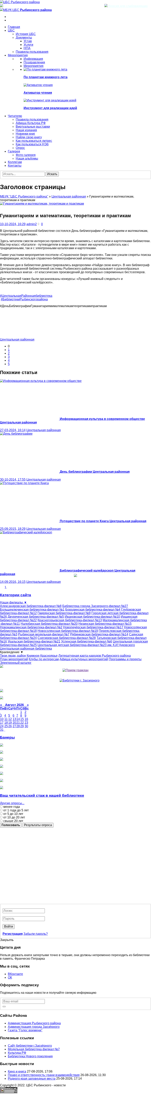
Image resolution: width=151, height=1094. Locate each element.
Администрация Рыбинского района (34, 1023)
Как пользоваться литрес (34, 140)
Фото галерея (26, 155)
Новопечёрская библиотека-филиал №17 (93, 627)
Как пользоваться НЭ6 (32, 144)
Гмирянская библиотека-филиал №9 (64, 613)
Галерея (14, 151)
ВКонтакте (15, 974)
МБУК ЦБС (27, 10)
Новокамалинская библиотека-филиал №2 (31, 627)
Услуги (28, 44)
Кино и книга (17, 1071)
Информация (33, 58)
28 (18, 726)
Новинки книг (25, 133)
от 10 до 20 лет (14, 817)
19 (10, 722)
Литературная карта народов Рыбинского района (94, 655)
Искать (52, 174)
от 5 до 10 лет (13, 813)
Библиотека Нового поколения (30, 1056)
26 (10, 726)
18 (6, 722)
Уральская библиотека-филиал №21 (34, 641)
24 (2, 726)
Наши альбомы (27, 158)
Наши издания (26, 130)
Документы (24, 37)
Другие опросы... (12, 803)
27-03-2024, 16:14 (13, 430)
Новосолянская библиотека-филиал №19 (68, 630)
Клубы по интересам (44, 659)
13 (14, 719)
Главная (14, 27)
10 (2, 719)
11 (6, 719)
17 (2, 722)
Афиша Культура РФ (31, 123)
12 (10, 719)
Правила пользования (32, 51)
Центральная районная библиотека (26, 648)
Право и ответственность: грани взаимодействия (44, 1075)
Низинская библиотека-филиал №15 (105, 623)
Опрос (20, 148)
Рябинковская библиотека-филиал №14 (99, 634)
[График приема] (75, 670)
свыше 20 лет (13, 821)
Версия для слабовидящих (128, 6)
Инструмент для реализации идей (50, 108)
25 (6, 726)
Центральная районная (69, 196)
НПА (27, 48)
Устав (28, 41)
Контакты (14, 165)
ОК (10, 977)
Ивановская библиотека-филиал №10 (92, 616)
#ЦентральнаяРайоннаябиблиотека (26, 295)
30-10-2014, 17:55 (13, 479)
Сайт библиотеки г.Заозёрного (30, 1045)
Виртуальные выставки (33, 126)
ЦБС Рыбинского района (21, 2)
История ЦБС (26, 34)
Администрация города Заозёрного (34, 1026)
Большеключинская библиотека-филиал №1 (32, 609)
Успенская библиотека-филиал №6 (86, 641)
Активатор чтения (38, 92)
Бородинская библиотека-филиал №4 (92, 609)
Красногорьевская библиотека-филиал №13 (70, 620)
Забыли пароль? (35, 933)
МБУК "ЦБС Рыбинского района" (24, 196)
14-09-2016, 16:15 (13, 581)
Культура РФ (17, 1052)
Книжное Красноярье (42, 655)
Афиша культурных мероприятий (84, 659)
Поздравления (34, 62)
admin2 (31, 224)
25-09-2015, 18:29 (13, 528)
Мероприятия (18, 55)
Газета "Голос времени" (25, 1030)
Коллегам (15, 162)
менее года (11, 806)
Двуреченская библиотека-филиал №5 (36, 616)
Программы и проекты (125, 659)
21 (18, 722)
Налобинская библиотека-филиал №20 (49, 623)
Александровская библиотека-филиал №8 (31, 606)
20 (14, 722)
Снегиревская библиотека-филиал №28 (67, 638)
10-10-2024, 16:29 (13, 224)
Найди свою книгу (29, 137)
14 (18, 719)
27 (14, 726)
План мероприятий (14, 659)
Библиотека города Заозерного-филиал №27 (95, 606)
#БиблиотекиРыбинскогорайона (24, 299)
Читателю (15, 116)
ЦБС (11, 30)
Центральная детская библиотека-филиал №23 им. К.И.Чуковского (86, 645)
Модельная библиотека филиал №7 (34, 1049)
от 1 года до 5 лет (16, 810)
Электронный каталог (15, 662)
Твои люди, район (13, 655)
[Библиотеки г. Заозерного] (79, 680)
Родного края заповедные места (31, 1078)
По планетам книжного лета (45, 77)
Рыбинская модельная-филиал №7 (43, 634)
